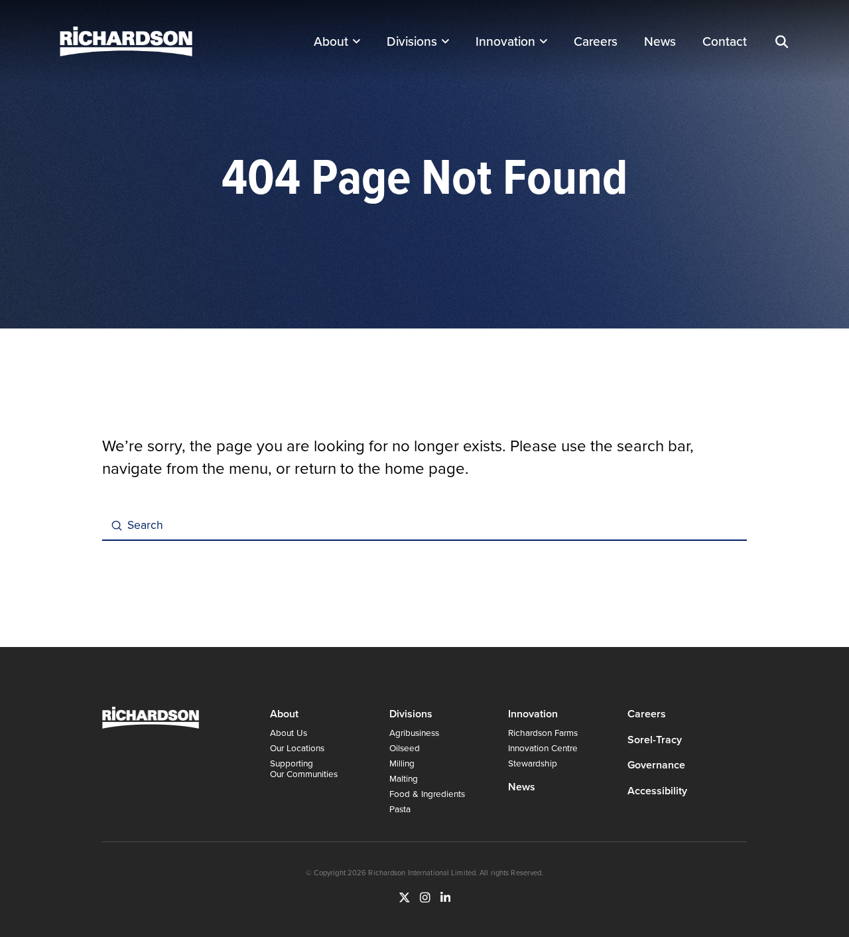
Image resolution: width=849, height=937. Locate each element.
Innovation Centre (543, 747)
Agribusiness (414, 732)
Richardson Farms (543, 732)
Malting (403, 778)
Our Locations (297, 747)
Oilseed (404, 747)
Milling (402, 763)
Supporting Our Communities (304, 768)
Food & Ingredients (427, 793)
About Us (288, 732)
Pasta (400, 808)
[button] (781, 42)
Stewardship (532, 763)
